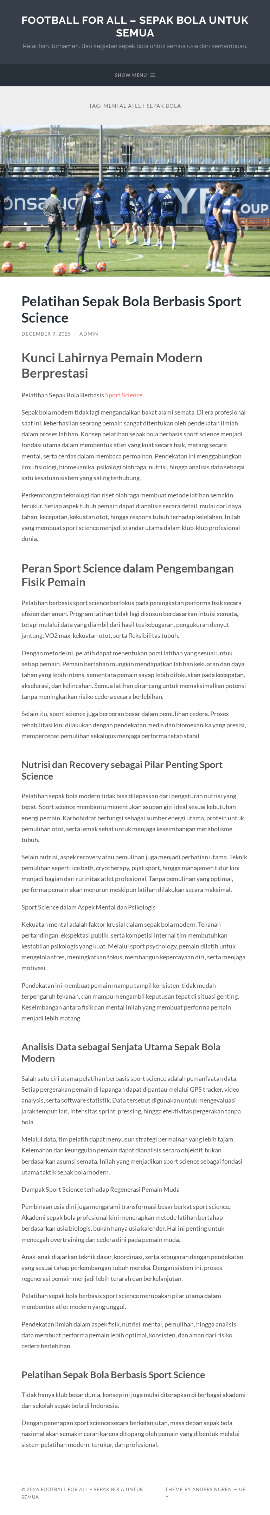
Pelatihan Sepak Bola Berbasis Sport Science (131, 308)
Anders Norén (212, 1489)
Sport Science (123, 395)
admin (88, 334)
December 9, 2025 (46, 334)
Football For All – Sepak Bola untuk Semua (135, 26)
